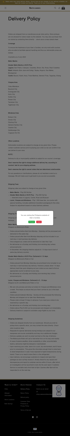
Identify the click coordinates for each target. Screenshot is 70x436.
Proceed (31, 222)
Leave (39, 222)
